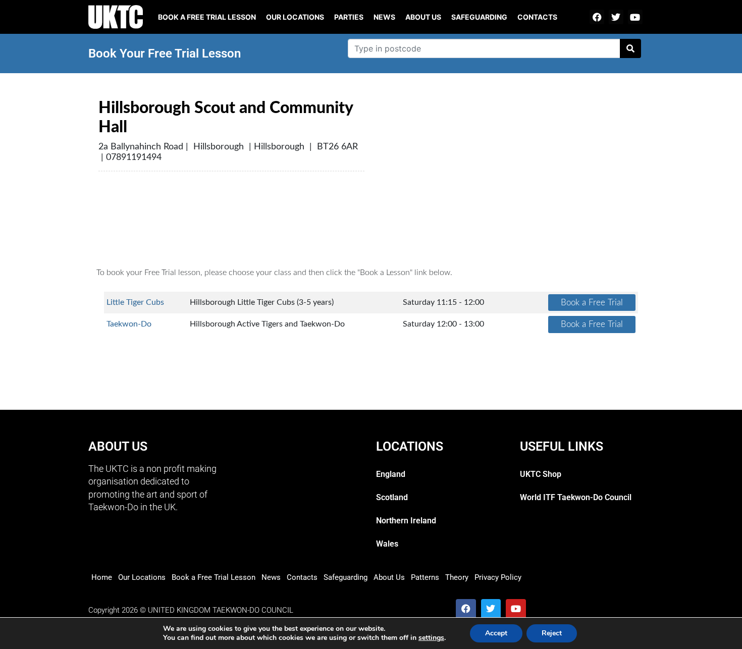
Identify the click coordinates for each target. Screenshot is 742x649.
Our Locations (295, 17)
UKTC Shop (540, 474)
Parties (348, 17)
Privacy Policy (497, 577)
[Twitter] (616, 17)
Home (101, 577)
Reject (552, 633)
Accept (496, 633)
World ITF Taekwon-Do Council (575, 497)
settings (431, 637)
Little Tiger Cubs (135, 302)
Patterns (425, 577)
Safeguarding (479, 17)
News (384, 17)
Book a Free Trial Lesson (213, 577)
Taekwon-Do (129, 324)
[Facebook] (597, 17)
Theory (456, 577)
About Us (423, 17)
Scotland (392, 497)
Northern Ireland (406, 520)
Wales (387, 544)
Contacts (537, 17)
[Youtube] (635, 17)
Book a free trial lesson (207, 17)
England (390, 474)
